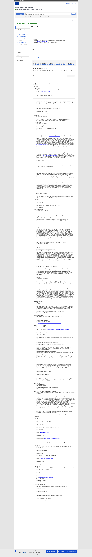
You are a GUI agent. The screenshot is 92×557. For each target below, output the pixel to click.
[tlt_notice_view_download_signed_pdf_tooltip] (38, 57)
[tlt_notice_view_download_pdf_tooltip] (33, 64)
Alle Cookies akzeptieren (51, 551)
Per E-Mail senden (22, 42)
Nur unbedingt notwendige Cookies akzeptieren (67, 551)
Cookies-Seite (23, 552)
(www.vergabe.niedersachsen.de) (54, 136)
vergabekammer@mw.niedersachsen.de (46, 458)
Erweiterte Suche (36, 16)
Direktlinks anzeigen (22, 36)
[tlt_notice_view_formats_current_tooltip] (73, 75)
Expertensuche (42, 16)
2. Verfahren (19, 52)
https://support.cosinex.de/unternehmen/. (50, 155)
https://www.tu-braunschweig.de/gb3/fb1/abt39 (52, 438)
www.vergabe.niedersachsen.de (42, 144)
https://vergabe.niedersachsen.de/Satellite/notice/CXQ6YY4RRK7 (49, 323)
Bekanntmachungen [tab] (19, 27)
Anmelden (68, 3)
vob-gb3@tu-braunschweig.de (42, 41)
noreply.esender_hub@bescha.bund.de (46, 477)
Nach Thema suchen (50, 16)
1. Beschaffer (19, 49)
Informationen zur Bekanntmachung (20, 61)
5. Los (18, 55)
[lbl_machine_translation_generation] (46, 68)
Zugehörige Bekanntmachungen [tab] (21, 29)
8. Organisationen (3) (21, 57)
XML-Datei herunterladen (23, 34)
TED (16, 20)
